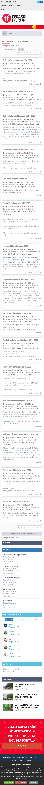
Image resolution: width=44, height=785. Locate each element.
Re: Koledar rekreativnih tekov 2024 (18, 91)
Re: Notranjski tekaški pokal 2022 (17, 313)
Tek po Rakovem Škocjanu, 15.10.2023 (19, 116)
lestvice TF (8, 605)
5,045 (18, 656)
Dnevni (20, 620)
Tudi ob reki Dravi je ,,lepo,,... (12, 578)
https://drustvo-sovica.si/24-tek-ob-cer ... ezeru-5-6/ (20, 491)
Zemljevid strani (11, 2)
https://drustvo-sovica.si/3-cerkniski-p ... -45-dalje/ (19, 81)
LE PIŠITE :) (22, 746)
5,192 (18, 649)
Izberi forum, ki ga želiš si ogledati (21, 534)
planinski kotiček (10, 582)
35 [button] (37, 53)
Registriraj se (17, 6)
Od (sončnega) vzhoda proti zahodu (15, 555)
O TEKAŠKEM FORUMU (6, 6)
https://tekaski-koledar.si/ (11, 566)
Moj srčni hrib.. (8, 601)
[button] (40, 53)
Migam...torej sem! (9, 589)
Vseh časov (9, 620)
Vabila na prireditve (11, 571)
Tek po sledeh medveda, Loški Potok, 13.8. (21, 434)
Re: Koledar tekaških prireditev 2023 (18, 149)
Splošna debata (10, 559)
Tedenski (34, 620)
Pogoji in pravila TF (18, 760)
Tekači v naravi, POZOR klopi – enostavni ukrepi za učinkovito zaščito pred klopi (27, 706)
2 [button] (21, 53)
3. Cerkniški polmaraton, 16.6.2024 (17, 60)
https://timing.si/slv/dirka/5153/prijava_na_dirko (19, 329)
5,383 (18, 642)
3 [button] (24, 53)
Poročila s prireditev (14, 122)
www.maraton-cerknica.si (27, 168)
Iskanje (21, 49)
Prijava (3, 9)
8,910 (18, 627)
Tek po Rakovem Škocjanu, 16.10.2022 (19, 400)
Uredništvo (7, 757)
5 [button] (30, 53)
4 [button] (27, 53)
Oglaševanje (16, 757)
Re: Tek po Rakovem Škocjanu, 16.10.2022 (20, 340)
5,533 (18, 634)
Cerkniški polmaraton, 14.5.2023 (16, 203)
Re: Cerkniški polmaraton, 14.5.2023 (18, 179)
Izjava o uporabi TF (34, 757)
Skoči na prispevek (35, 84)
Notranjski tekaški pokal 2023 (15, 246)
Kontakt (28, 760)
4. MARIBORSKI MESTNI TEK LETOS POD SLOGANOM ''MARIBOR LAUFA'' (26, 695)
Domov (3, 2)
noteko (13, 64)
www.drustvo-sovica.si (24, 390)
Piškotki (24, 757)
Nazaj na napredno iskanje (11, 46)
